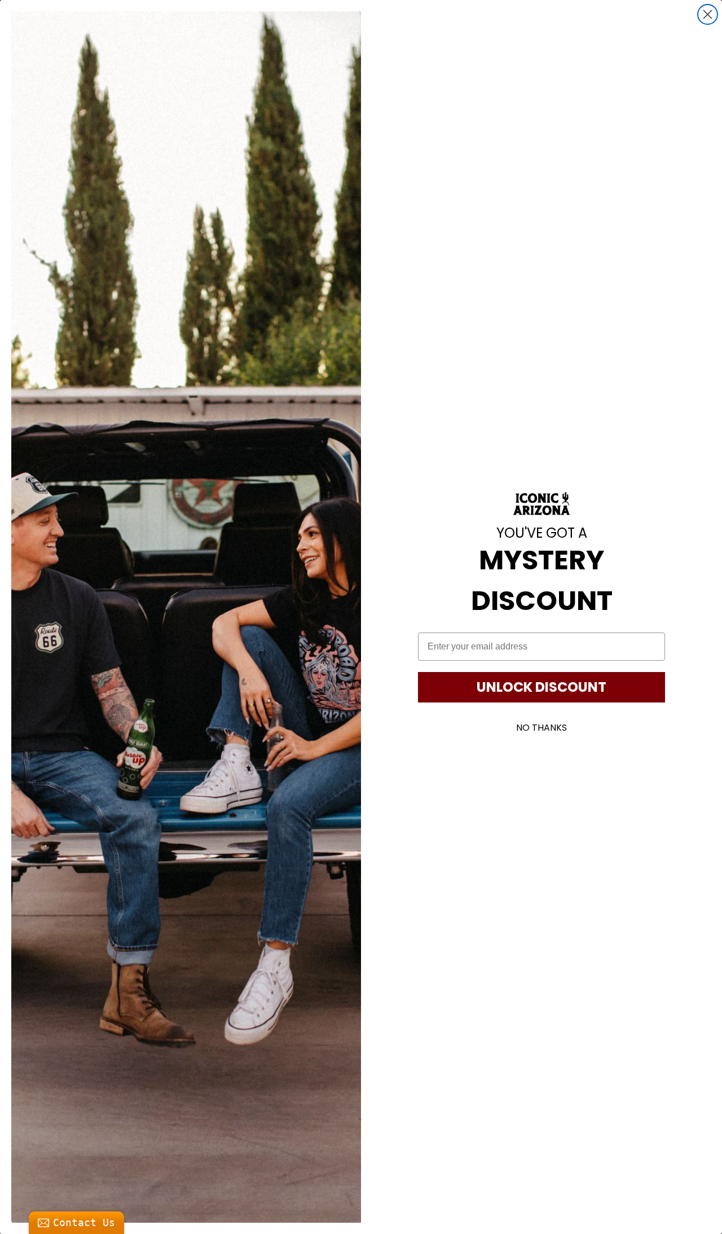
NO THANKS (541, 727)
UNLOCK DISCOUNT (541, 687)
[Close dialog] (707, 14)
